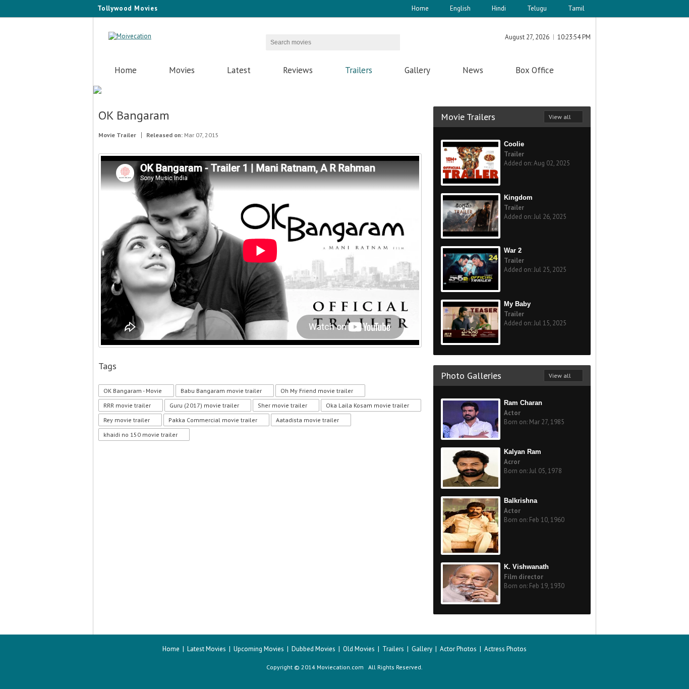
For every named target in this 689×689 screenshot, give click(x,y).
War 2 (513, 250)
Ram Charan (523, 403)
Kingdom (518, 197)
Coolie (514, 144)
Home (420, 8)
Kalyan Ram (522, 451)
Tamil (576, 8)
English (460, 8)
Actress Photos (505, 649)
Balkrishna (520, 500)
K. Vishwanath (526, 566)
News (473, 70)
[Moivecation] (129, 36)
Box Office (534, 70)
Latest (239, 70)
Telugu (537, 8)
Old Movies (359, 649)
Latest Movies (206, 649)
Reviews (298, 70)
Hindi (499, 8)
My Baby (517, 304)
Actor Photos (458, 649)
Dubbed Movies (313, 649)
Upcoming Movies (259, 649)
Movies (182, 70)
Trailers (358, 70)
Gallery (417, 70)
